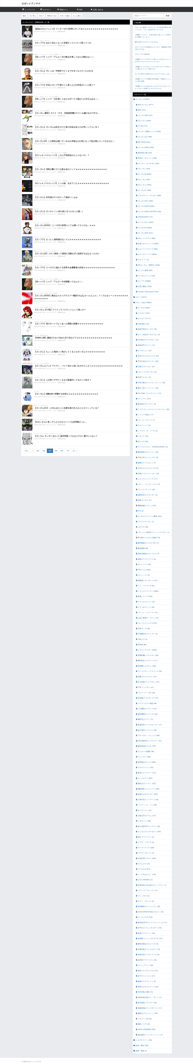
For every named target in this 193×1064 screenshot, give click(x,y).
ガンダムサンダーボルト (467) (149, 831)
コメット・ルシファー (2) (147, 612)
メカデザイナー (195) (144, 1040)
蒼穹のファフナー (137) (147, 772)
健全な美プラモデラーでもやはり (146, 42)
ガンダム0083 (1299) (146, 147)
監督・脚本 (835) (142, 1045)
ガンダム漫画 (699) (145, 270)
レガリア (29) (143, 436)
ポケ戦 (51, 307)
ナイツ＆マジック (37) (146, 601)
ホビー (41, 15)
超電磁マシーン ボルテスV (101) (150, 938)
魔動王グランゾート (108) (148, 1013)
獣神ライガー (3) (144, 377)
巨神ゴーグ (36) (144, 628)
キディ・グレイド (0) (146, 901)
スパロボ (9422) (144, 307)
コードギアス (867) (145, 778)
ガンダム (32, 15)
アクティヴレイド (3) (146, 853)
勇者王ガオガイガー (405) (148, 794)
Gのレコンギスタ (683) (146, 238)
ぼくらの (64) (143, 441)
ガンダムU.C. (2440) (145, 222)
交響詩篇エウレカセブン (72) (149, 949)
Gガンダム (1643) (144, 184)
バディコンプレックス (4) (147, 890)
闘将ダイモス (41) (145, 500)
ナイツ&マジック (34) (146, 607)
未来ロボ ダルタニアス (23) (148, 355)
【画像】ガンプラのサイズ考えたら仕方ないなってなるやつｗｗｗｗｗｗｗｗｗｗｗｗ (153, 60)
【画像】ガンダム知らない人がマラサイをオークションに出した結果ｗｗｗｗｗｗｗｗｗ (153, 87)
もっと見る (77, 15)
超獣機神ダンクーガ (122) (148, 714)
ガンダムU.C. (44, 405)
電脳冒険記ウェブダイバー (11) (150, 1008)
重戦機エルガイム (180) (147, 666)
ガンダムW (43, 139)
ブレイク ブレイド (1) (146, 420)
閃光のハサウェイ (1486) (147, 158)
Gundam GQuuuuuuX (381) (148, 291)
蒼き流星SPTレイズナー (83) (149, 826)
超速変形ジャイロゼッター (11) (150, 724)
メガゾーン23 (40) (145, 1018)
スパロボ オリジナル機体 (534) (149, 516)
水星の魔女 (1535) (145, 286)
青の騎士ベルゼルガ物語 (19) (149, 537)
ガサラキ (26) (143, 527)
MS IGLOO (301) (144, 142)
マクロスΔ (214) (144, 869)
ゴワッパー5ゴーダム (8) (147, 372)
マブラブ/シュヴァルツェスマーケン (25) (153, 409)
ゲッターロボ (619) (145, 917)
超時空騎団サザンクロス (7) (148, 553)
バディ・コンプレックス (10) (149, 484)
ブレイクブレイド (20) (146, 489)
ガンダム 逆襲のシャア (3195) (149, 131)
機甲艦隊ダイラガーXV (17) (148, 543)
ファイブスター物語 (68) (147, 703)
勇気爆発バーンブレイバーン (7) (150, 1034)
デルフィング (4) (144, 425)
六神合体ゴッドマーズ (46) (148, 799)
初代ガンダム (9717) (145, 104)
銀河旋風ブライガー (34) (147, 1002)
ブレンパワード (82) (145, 965)
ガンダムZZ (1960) (145, 136)
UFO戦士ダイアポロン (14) (148, 339)
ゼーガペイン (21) (145, 810)
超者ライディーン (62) (146, 933)
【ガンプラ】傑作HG (142, 54)
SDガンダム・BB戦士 (60, 153)
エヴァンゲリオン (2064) (147, 649)
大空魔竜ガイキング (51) (147, 708)
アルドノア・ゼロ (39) (146, 692)
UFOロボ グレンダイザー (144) (150, 927)
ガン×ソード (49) (144, 564)
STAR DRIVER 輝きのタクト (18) (150, 911)
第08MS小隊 (44, 335)
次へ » (75, 450)
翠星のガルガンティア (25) (148, 986)
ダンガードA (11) (144, 318)
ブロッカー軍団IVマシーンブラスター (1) (153, 532)
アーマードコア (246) (146, 847)
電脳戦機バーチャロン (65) (148, 655)
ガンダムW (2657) (145, 174)
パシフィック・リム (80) (147, 804)
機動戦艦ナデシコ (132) (147, 505)
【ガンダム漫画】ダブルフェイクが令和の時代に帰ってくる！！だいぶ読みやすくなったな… (153, 28)
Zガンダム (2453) (144, 120)
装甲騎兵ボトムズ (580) (147, 762)
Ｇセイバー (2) (143, 259)
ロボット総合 (65, 15)
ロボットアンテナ (31, 3)
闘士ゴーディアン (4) (146, 837)
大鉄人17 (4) (142, 639)
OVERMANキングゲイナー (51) (150, 740)
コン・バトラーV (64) (146, 585)
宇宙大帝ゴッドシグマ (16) (148, 457)
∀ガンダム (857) (144, 179)
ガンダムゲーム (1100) (146, 275)
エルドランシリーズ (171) (148, 478)
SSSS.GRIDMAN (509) (146, 1029)
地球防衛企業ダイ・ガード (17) (150, 997)
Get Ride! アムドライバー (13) (149, 393)
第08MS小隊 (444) (145, 152)
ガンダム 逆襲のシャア (55, 54)
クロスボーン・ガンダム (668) (149, 195)
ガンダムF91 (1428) (145, 201)
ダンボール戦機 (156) (146, 751)
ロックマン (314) (144, 398)
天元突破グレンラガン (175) (148, 682)
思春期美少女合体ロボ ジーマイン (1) (152, 885)
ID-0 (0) (141, 510)
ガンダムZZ (52, 251)
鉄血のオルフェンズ (46, 26)
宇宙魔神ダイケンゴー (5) (147, 633)
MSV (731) (142, 110)
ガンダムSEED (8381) (146, 206)
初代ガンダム (52, 15)
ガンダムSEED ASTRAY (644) (149, 211)
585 (50, 450)
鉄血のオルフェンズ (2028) (148, 243)
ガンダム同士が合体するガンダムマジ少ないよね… (153, 74)
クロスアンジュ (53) (145, 767)
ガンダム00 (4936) (145, 227)
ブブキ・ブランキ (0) (146, 842)
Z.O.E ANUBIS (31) (145, 879)
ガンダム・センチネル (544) (148, 163)
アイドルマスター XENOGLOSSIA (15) (153, 446)
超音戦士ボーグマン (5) (147, 404)
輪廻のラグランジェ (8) (147, 981)
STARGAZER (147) (145, 217)
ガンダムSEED (44, 111)
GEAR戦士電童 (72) (145, 992)
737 (68, 450)
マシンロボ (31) (144, 895)
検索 (167, 15)
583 (37, 450)
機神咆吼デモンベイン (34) (148, 452)
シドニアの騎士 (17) (145, 414)
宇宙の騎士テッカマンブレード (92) (151, 382)
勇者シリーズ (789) (145, 596)
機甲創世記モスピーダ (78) (148, 943)
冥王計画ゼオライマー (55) (148, 361)
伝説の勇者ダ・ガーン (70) (148, 617)
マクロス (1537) (144, 313)
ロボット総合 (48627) (144, 302)
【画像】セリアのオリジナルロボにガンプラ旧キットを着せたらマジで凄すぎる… (153, 67)
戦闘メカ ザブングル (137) (148, 970)
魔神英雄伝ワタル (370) (147, 746)
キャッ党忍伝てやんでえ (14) (149, 334)
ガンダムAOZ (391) (145, 115)
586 (56, 450)
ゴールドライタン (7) (146, 521)
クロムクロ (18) (144, 863)
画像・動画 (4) (141, 1050)
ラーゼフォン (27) (145, 350)
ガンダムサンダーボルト (56, 434)
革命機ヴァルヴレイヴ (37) (148, 698)
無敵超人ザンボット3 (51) (148, 580)
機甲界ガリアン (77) (145, 719)
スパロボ (42, 153)
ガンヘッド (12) (144, 575)
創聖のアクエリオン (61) (147, 676)
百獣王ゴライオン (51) (146, 366)
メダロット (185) (144, 821)
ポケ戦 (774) (142, 126)
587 (62, 450)
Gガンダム (43, 420)
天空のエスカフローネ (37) (148, 468)
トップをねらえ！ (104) (147, 874)
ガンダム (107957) (143, 99)
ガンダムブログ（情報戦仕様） (56, 31)
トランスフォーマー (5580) (148, 591)
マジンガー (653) (144, 756)
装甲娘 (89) (142, 644)
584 (44, 450)
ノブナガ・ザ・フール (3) (147, 430)
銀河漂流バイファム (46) (147, 730)
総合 (24, 15)
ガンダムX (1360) (144, 190)
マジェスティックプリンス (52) (150, 671)
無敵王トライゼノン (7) (147, 462)
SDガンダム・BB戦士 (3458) (149, 265)
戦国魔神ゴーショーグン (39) (149, 906)
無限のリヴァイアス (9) (147, 559)
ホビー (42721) (141, 297)
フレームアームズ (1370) (147, 623)
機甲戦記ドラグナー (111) (148, 660)
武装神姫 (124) (143, 323)
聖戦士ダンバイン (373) (147, 783)
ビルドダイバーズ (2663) (147, 254)
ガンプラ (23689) (144, 281)
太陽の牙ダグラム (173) (147, 815)
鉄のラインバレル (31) (146, 976)
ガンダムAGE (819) (145, 233)
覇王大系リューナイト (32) (148, 388)
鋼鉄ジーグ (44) (144, 1024)
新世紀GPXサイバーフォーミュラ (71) (152, 922)
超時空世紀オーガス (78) (147, 329)
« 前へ (26, 450)
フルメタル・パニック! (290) (149, 735)
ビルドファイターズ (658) (148, 249)
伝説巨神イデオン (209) (147, 858)
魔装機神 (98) (143, 548)
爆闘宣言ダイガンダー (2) (147, 495)
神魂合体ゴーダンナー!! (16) (148, 954)
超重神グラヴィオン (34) (147, 960)
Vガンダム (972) (144, 168)
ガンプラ (47, 40)
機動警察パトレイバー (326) (148, 789)
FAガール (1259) (144, 569)
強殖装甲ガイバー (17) (146, 345)
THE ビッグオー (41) (146, 687)
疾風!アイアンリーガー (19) (148, 473)
